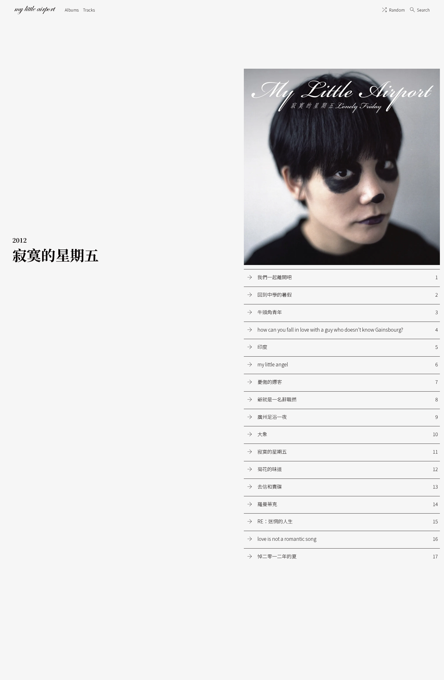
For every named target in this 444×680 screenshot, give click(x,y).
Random (397, 10)
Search (423, 10)
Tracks (89, 10)
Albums (72, 10)
